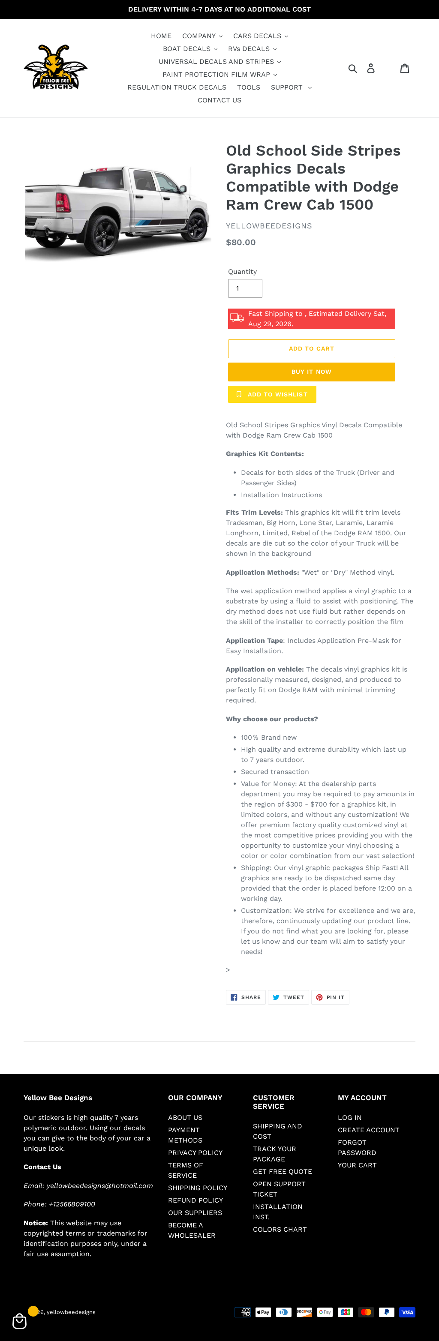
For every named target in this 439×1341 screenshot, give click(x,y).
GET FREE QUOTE (282, 1171)
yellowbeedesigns (71, 1312)
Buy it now (312, 371)
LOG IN (350, 1117)
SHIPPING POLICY (197, 1188)
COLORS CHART (280, 1229)
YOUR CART (357, 1165)
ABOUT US (185, 1117)
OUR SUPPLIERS (195, 1213)
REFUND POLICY (195, 1200)
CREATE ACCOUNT (369, 1130)
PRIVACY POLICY (195, 1153)
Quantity (242, 271)
